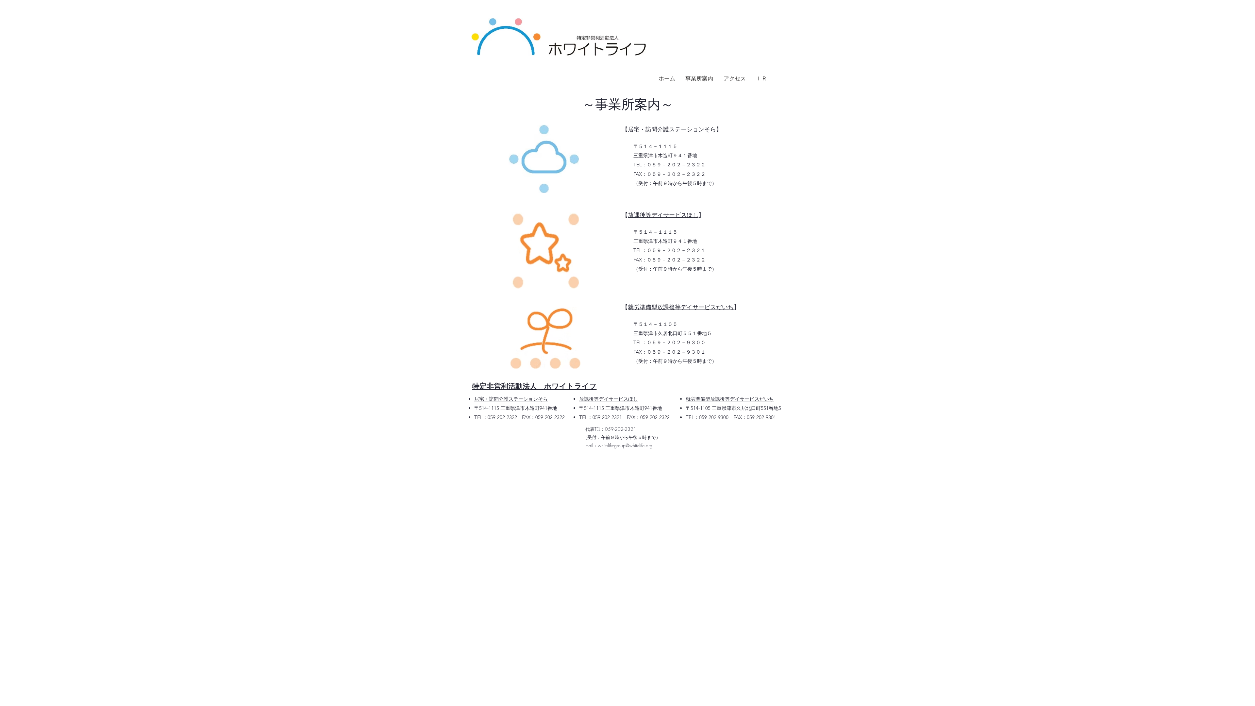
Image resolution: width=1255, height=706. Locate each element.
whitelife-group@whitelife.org (625, 445)
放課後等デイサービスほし (663, 215)
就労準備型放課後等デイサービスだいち (681, 307)
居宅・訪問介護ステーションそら (672, 129)
